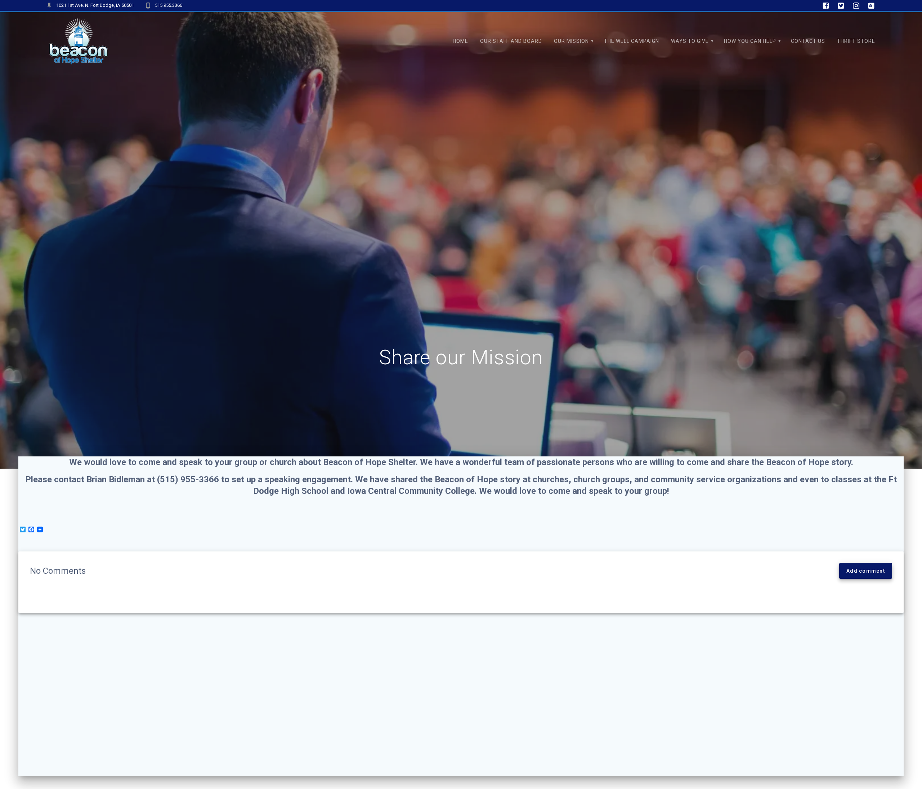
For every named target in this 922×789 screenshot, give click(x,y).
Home (460, 41)
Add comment (865, 571)
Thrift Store (856, 41)
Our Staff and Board (511, 41)
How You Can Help (750, 41)
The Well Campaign (631, 41)
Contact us (808, 41)
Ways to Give (690, 41)
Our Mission (571, 41)
